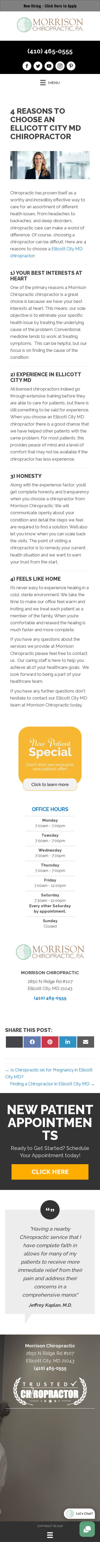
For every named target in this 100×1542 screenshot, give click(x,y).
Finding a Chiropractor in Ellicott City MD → (52, 1083)
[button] (50, 1172)
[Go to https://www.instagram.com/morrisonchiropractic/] (60, 66)
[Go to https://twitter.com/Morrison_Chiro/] (38, 66)
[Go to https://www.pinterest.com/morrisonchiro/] (71, 66)
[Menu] (50, 1535)
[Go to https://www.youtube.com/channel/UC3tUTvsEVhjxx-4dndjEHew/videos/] (49, 66)
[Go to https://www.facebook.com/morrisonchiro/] (27, 66)
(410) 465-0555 (50, 51)
